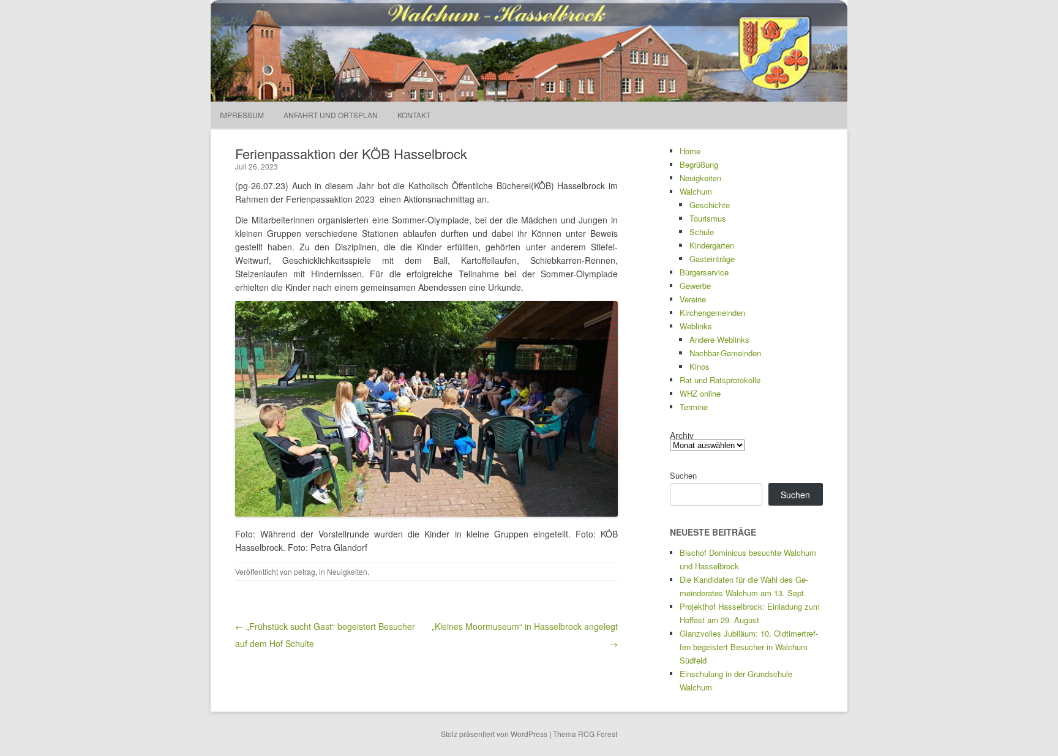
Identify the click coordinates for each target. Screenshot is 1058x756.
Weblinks (696, 326)
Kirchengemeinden (712, 312)
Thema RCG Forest (585, 733)
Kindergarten (711, 245)
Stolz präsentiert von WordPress (494, 733)
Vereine (693, 299)
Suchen (683, 475)
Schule (701, 232)
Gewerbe (695, 285)
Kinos (699, 366)
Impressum (241, 115)
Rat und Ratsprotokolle (720, 380)
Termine (694, 407)
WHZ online (700, 393)
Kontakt (413, 115)
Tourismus (707, 218)
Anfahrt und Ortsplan (330, 115)
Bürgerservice (704, 272)
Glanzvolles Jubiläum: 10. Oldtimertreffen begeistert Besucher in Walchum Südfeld (749, 646)
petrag (304, 571)
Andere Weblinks (719, 339)
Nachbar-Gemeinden (725, 353)
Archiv (682, 435)
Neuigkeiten (347, 571)
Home (690, 151)
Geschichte (709, 205)
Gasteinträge (712, 258)
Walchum (696, 191)
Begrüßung (699, 164)
